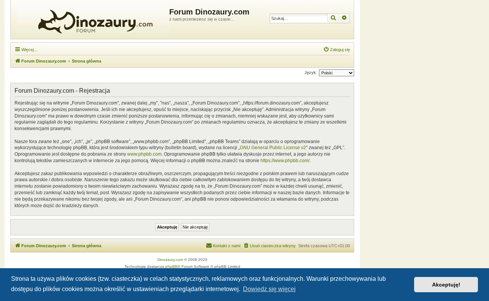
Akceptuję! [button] (446, 285)
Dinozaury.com (170, 260)
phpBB (171, 266)
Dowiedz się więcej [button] (269, 289)
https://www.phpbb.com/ (285, 160)
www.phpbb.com (144, 154)
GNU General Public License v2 (273, 147)
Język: (310, 72)
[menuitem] (336, 49)
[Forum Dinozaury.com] (91, 19)
